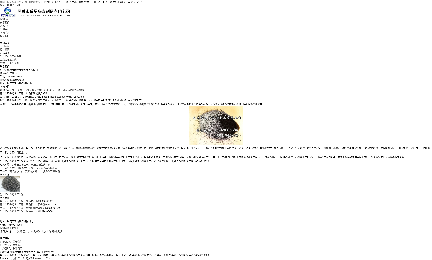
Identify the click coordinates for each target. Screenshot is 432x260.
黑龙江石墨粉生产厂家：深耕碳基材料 (20, 211)
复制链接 (48, 251)
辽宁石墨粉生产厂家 (22, 164)
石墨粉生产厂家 (42, 164)
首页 (19, 90)
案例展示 (4, 29)
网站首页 (4, 19)
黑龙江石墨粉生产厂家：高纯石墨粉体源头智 (23, 207)
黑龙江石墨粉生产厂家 (57, 1)
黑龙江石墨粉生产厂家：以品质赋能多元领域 (60, 90)
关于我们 (4, 22)
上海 (49, 231)
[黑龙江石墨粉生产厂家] (10, 184)
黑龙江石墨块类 (8, 59)
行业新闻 (4, 49)
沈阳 (19, 231)
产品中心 (4, 25)
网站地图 (4, 228)
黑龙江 (36, 231)
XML (13, 228)
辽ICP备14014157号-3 (38, 258)
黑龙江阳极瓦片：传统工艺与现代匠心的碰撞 (33, 168)
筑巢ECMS (18, 258)
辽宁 (25, 231)
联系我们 (4, 35)
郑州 (54, 231)
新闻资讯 (6, 248)
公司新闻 (4, 46)
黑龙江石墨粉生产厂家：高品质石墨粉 (20, 201)
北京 (43, 231)
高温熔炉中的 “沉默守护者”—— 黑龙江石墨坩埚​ (34, 171)
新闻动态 (4, 32)
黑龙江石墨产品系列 (10, 56)
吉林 (30, 231)
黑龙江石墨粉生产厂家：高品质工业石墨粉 (22, 204)
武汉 (59, 231)
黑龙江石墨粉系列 (9, 62)
